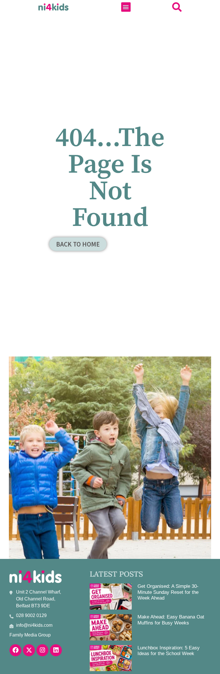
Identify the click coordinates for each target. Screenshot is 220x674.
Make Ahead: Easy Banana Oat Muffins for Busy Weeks (171, 619)
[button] (126, 7)
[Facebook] (15, 650)
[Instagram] (42, 650)
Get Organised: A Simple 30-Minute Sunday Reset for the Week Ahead (168, 592)
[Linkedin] (56, 650)
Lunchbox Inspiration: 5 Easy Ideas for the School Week (169, 650)
